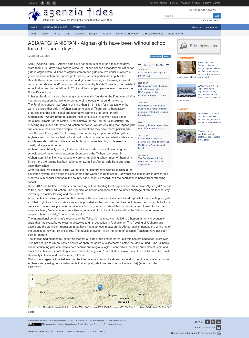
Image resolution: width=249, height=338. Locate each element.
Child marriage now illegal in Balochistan (151, 74)
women (167, 56)
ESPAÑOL (174, 3)
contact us (211, 27)
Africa (57, 33)
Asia (68, 33)
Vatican (45, 33)
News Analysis (175, 33)
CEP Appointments (153, 33)
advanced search (212, 20)
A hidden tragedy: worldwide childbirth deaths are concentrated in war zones (209, 135)
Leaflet (39, 307)
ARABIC (216, 3)
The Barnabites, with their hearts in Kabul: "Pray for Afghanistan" (150, 161)
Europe (93, 33)
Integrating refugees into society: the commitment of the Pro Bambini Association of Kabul (153, 143)
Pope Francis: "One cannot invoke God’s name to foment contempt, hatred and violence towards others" (153, 110)
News (33, 33)
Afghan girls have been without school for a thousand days (153, 127)
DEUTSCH (196, 3)
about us (196, 27)
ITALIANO (154, 3)
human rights (155, 56)
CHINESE (207, 3)
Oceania (106, 33)
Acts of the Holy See (127, 33)
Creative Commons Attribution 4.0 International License (100, 324)
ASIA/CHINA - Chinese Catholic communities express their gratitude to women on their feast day (209, 117)
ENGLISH (164, 3)
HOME (33, 27)
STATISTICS (79, 27)
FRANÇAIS (185, 3)
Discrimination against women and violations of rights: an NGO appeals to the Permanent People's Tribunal (153, 90)
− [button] (33, 284)
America (79, 33)
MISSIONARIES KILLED (55, 27)
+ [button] (33, 279)
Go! (217, 15)
